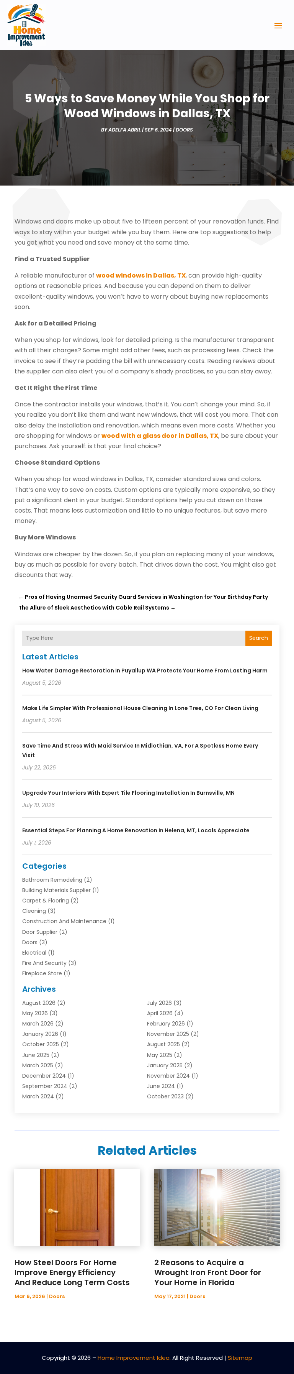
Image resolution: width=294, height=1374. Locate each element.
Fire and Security (44, 963)
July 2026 (159, 1003)
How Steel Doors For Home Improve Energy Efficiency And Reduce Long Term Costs (72, 1272)
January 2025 (165, 1065)
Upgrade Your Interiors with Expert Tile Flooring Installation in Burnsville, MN (128, 793)
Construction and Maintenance (64, 921)
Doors (184, 129)
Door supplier (39, 932)
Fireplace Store (42, 973)
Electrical (34, 953)
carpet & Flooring (45, 900)
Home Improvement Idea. (134, 1358)
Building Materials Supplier (56, 890)
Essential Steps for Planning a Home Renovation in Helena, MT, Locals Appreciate (136, 830)
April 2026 (160, 1013)
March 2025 (37, 1065)
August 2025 (163, 1044)
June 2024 (161, 1086)
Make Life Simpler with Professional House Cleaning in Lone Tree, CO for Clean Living (140, 708)
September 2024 (44, 1086)
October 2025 (40, 1044)
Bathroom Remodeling (52, 880)
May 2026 (35, 1013)
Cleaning (34, 911)
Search (258, 638)
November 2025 (168, 1034)
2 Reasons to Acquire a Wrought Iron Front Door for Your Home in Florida (207, 1272)
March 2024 (38, 1096)
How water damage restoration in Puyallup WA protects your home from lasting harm (145, 670)
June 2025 (35, 1055)
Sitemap (240, 1358)
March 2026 (38, 1023)
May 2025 (159, 1055)
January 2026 (40, 1034)
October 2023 (165, 1096)
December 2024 (44, 1076)
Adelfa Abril (124, 129)
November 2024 (168, 1076)
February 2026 (166, 1023)
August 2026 (39, 1003)
